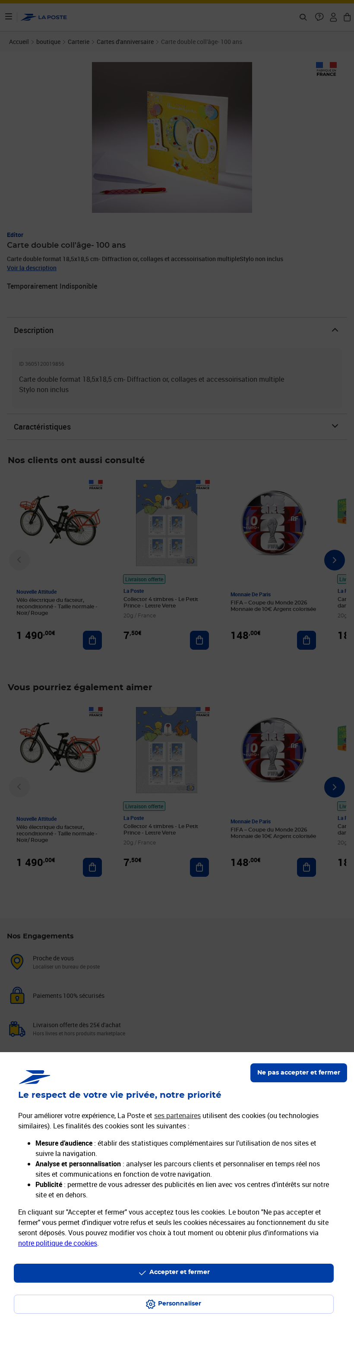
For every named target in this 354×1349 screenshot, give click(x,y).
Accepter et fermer (179, 1272)
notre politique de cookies (57, 1243)
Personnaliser (179, 1304)
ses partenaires (177, 1115)
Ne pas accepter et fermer (298, 1073)
